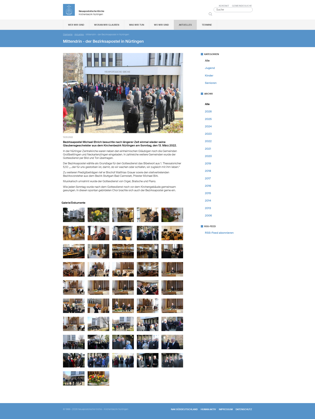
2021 (208, 148)
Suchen (210, 14)
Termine (207, 24)
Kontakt (224, 5)
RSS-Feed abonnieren (219, 233)
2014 (208, 200)
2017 (208, 178)
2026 (208, 111)
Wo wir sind (161, 24)
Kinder (209, 75)
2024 (208, 126)
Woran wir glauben (106, 24)
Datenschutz (244, 409)
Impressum (226, 409)
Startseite (68, 34)
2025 (208, 119)
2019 (208, 163)
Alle (207, 60)
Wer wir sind (76, 24)
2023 (208, 134)
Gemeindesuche (242, 5)
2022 (208, 141)
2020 (208, 156)
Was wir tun (136, 24)
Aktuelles (185, 24)
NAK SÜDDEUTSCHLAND (184, 409)
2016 (208, 186)
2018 (208, 171)
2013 (208, 208)
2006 (208, 215)
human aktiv (208, 409)
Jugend (210, 68)
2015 (208, 193)
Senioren (211, 83)
